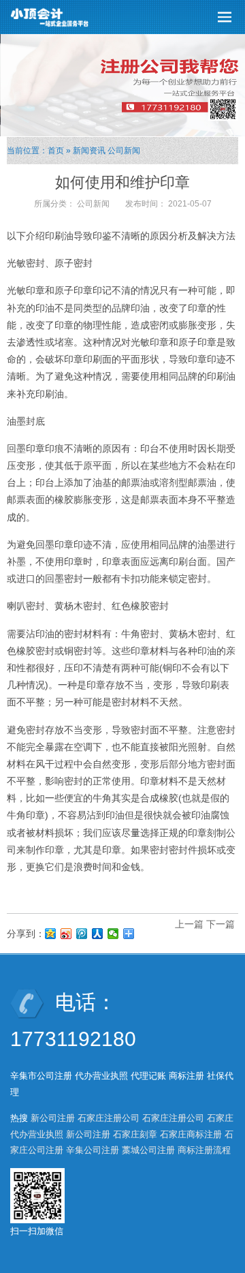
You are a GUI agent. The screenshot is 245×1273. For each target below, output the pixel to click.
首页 (56, 150)
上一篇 (189, 924)
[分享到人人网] (97, 933)
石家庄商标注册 (191, 1134)
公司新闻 (124, 150)
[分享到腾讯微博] (82, 933)
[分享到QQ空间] (50, 933)
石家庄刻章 (135, 1134)
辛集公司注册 (92, 1150)
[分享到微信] (113, 933)
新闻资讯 (89, 150)
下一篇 (220, 924)
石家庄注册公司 (109, 1118)
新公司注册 (53, 1118)
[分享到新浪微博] (66, 933)
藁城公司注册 (148, 1150)
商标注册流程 (204, 1150)
